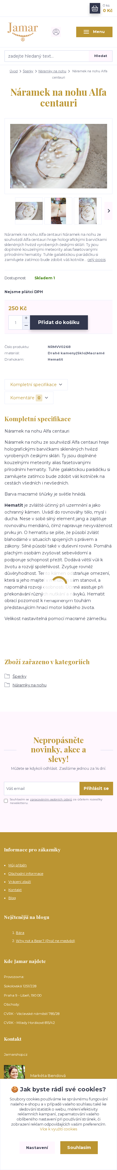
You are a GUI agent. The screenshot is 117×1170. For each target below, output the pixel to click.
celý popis (97, 259)
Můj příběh (17, 865)
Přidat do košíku (59, 322)
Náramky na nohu (52, 71)
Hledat (100, 56)
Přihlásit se (96, 788)
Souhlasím (79, 1147)
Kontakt (15, 890)
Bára (20, 933)
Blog (12, 898)
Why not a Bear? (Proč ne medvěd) (45, 941)
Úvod (14, 71)
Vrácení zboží (19, 882)
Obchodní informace (25, 874)
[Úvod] (22, 32)
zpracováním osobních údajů (51, 799)
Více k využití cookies (58, 1129)
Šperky (28, 71)
